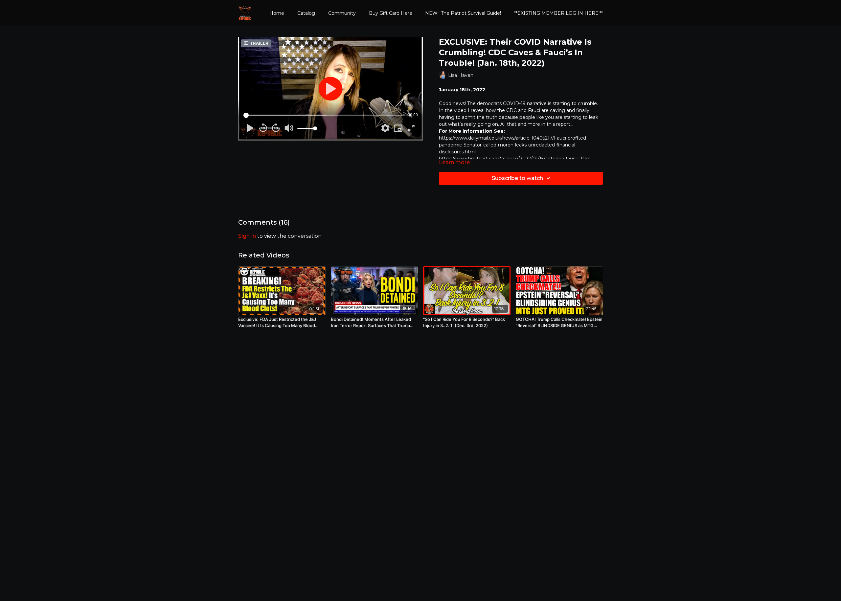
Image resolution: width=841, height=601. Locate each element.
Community (342, 13)
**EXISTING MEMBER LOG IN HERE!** (558, 13)
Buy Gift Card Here (390, 13)
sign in (247, 236)
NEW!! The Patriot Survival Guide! (463, 13)
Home (276, 13)
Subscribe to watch (517, 178)
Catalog (306, 13)
